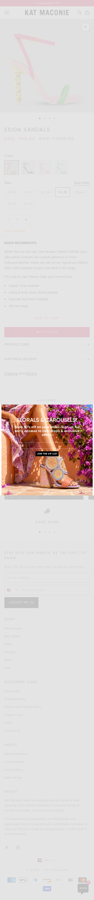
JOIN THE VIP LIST (47, 454)
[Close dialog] (92, 406)
